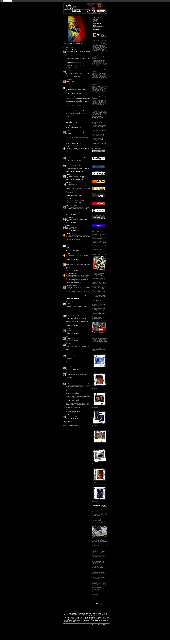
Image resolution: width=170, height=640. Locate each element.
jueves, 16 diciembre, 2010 (73, 195)
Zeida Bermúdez (69, 372)
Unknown (68, 253)
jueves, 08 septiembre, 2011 (74, 259)
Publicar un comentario (67, 421)
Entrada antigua (87, 423)
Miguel (67, 414)
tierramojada (68, 313)
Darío (67, 336)
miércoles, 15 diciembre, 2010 (74, 171)
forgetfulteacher (69, 244)
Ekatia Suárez (69, 233)
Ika (66, 146)
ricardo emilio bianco (70, 273)
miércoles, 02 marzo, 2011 (73, 250)
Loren (67, 130)
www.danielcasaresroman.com (97, 117)
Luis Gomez (68, 79)
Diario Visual (68, 217)
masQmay (68, 155)
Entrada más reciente (67, 423)
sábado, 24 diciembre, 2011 (73, 379)
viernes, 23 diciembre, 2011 (73, 369)
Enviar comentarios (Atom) (74, 425)
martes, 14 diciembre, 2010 (73, 93)
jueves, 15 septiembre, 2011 (74, 363)
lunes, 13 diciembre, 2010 (73, 67)
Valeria (67, 328)
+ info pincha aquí (99, 249)
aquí (104, 249)
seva (67, 163)
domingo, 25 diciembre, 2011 (73, 411)
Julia (67, 86)
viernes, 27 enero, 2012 (72, 418)
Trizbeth (67, 262)
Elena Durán (68, 70)
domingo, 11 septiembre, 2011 (74, 351)
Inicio (78, 423)
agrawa (67, 225)
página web (102, 235)
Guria (67, 354)
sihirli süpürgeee (69, 366)
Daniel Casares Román (70, 49)
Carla (67, 174)
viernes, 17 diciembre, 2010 (73, 214)
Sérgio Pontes (69, 301)
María (67, 343)
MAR (67, 182)
